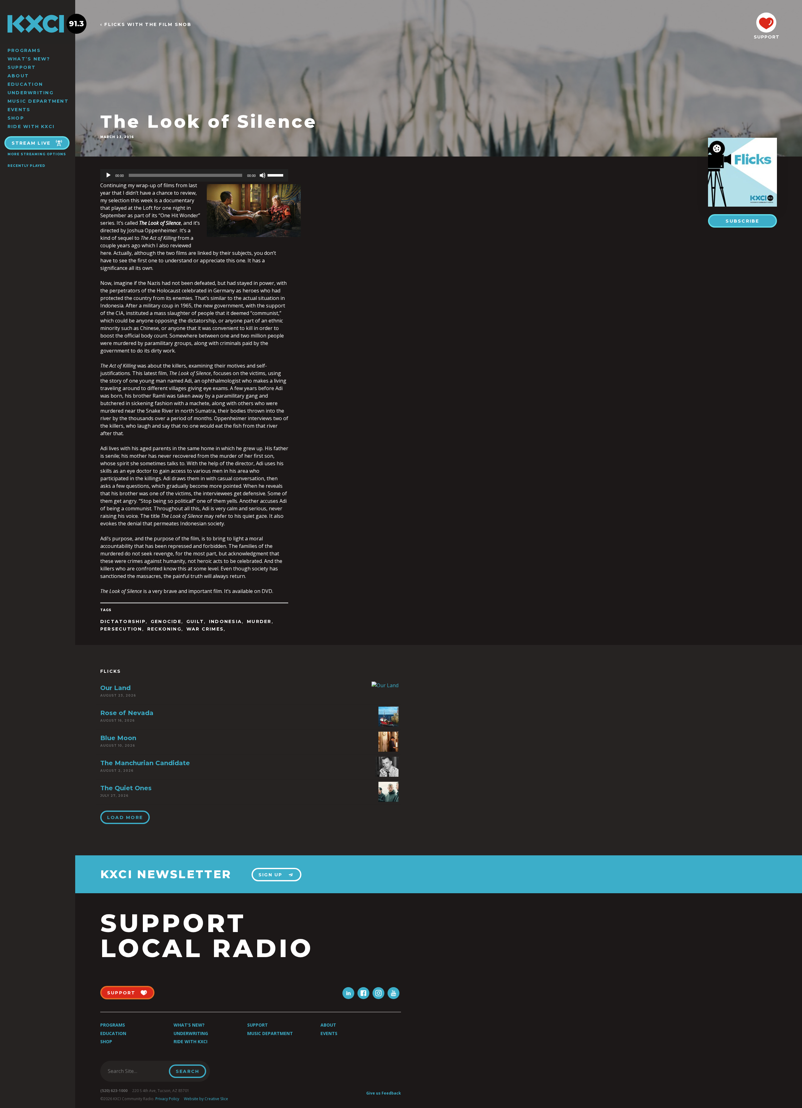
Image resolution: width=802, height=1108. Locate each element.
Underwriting (31, 92)
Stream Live (31, 143)
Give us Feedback (383, 1093)
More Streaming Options (37, 154)
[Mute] (262, 175)
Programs (24, 50)
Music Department (38, 101)
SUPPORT (766, 37)
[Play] (108, 175)
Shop (16, 118)
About (18, 76)
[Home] (38, 23)
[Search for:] (136, 1071)
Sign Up (270, 875)
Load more (125, 817)
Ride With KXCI (31, 126)
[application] (194, 175)
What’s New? (29, 59)
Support (22, 67)
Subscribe (742, 221)
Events (19, 109)
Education (25, 84)
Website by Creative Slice (206, 1098)
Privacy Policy (167, 1098)
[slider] (276, 174)
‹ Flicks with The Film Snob (145, 24)
